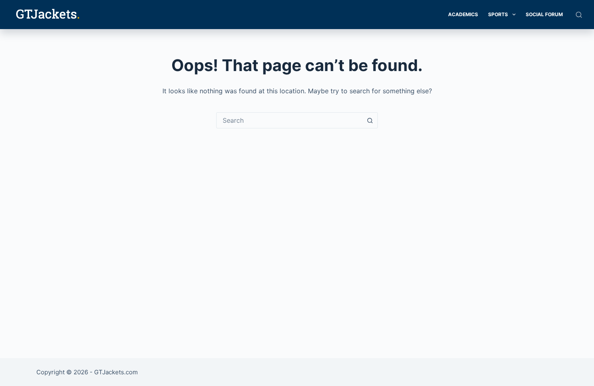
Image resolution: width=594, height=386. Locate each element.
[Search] (579, 15)
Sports (498, 14)
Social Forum (544, 14)
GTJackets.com (116, 372)
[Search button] (369, 120)
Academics (463, 14)
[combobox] (289, 120)
